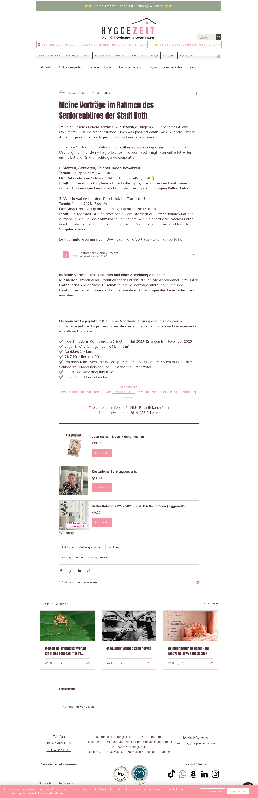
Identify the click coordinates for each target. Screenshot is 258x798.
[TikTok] (171, 774)
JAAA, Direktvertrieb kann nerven (128, 648)
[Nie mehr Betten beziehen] (190, 626)
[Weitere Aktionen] (196, 93)
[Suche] (218, 37)
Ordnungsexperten (70, 67)
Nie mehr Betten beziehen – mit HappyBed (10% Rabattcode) (189, 651)
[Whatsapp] (182, 774)
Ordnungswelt (135, 747)
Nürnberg (134, 751)
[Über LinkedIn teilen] (79, 571)
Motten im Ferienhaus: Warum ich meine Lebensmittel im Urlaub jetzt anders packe (65, 651)
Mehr (192, 67)
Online (165, 751)
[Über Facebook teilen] (61, 571)
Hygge (152, 67)
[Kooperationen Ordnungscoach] (129, 626)
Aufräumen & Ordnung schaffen (81, 547)
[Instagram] (215, 774)
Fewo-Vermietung (130, 67)
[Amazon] (193, 774)
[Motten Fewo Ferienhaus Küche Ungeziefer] (67, 626)
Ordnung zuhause (100, 67)
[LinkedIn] (204, 774)
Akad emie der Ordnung (101, 741)
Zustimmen (238, 791)
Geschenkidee (173, 67)
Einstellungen (212, 791)
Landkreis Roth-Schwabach (105, 751)
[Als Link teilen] (88, 571)
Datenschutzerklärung (51, 793)
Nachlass (114, 547)
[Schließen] (253, 791)
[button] (219, 56)
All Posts (46, 67)
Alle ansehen (210, 603)
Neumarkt (151, 751)
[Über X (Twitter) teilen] (70, 571)
